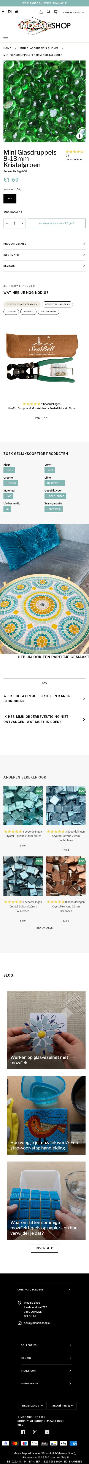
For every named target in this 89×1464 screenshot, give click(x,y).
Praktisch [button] (28, 1370)
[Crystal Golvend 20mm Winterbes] (23, 876)
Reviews (9, 265)
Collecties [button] (29, 1345)
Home (7, 48)
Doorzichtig (53, 508)
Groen (9, 470)
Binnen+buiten (55, 496)
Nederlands (72, 12)
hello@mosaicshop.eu (37, 1322)
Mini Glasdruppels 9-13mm (39, 48)
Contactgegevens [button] (30, 1289)
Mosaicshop (29, 1417)
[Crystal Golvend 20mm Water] (23, 805)
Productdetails (14, 243)
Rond (50, 470)
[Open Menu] (9, 39)
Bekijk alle (45, 927)
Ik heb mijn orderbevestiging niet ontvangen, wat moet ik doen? (35, 719)
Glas (8, 496)
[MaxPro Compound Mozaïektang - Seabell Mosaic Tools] (41, 359)
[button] (74, 151)
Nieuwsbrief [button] (29, 1383)
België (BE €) (61, 1405)
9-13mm (11, 483)
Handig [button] (26, 1358)
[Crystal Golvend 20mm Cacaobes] (66, 876)
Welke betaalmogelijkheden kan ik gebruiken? (36, 698)
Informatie (11, 254)
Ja (7, 508)
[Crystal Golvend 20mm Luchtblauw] (66, 805)
